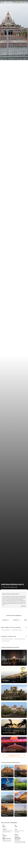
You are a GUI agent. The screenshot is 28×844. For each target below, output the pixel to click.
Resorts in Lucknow (6, 629)
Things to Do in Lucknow (19, 638)
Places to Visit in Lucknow (7, 638)
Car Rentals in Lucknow (17, 629)
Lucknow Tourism (5, 640)
